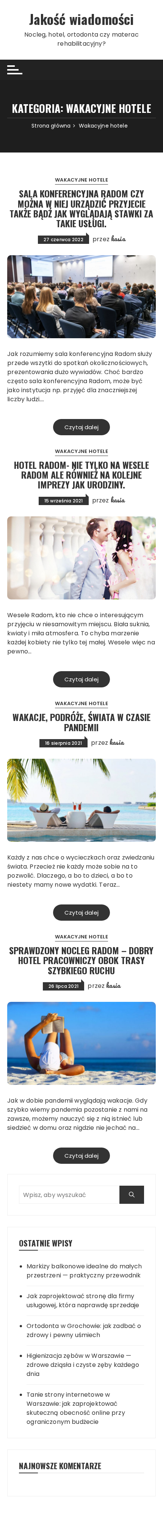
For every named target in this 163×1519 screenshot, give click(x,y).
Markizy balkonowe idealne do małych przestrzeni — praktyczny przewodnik (84, 1271)
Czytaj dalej (81, 427)
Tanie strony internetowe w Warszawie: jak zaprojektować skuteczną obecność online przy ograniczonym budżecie (76, 1408)
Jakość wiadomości (81, 19)
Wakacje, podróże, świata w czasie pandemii (81, 721)
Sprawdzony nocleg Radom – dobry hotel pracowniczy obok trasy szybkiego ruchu (81, 960)
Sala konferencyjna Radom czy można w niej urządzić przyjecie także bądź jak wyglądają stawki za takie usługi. (81, 208)
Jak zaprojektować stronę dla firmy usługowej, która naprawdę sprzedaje (83, 1300)
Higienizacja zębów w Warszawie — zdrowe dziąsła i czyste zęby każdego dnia (83, 1364)
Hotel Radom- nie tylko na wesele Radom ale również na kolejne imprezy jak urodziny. (81, 474)
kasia (118, 238)
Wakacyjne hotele (81, 179)
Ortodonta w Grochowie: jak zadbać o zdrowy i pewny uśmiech (84, 1330)
